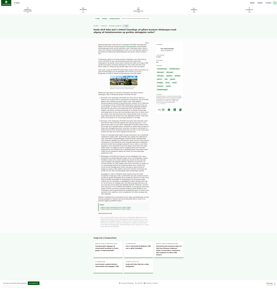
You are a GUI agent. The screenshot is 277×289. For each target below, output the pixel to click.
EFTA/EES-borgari (174, 69)
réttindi (174, 82)
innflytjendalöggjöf (162, 89)
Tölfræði (252, 3)
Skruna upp (269, 283)
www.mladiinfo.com (115, 209)
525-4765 (139, 283)
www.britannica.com (116, 207)
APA (162, 103)
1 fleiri (126, 26)
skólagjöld (160, 82)
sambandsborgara (124, 73)
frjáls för (159, 79)
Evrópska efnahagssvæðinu (128, 46)
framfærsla (160, 86)
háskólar (172, 79)
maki (166, 79)
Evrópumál (104, 26)
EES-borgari (169, 72)
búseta (167, 82)
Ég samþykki (32, 283)
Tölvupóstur (152, 283)
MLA (164, 103)
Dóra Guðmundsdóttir (167, 49)
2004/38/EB (137, 188)
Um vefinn (268, 3)
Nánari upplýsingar (22, 283)
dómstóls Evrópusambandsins (122, 103)
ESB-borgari (160, 72)
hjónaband (169, 75)
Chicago (158, 103)
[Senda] (163, 110)
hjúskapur (177, 75)
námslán (168, 86)
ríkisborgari (160, 75)
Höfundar (260, 3)
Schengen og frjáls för (115, 26)
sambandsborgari (162, 69)
